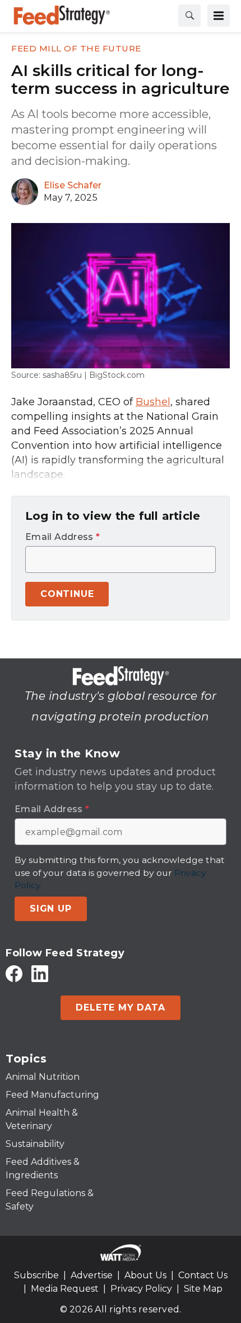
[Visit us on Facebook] (14, 973)
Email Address (62, 537)
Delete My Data (120, 1007)
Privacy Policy (141, 1288)
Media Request (65, 1288)
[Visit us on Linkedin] (39, 973)
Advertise (92, 1275)
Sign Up (51, 908)
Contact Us (203, 1275)
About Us (145, 1275)
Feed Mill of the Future (76, 48)
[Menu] (218, 15)
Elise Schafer (72, 185)
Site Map (203, 1288)
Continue (67, 594)
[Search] (189, 15)
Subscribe (36, 1275)
